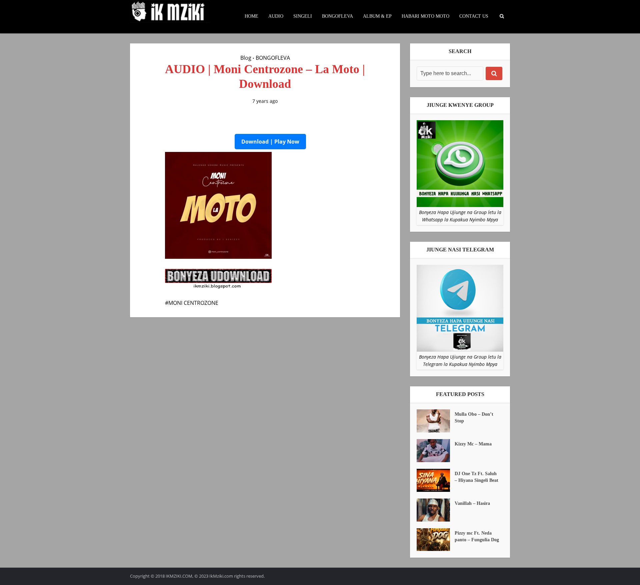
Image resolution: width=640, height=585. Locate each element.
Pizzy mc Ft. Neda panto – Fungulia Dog (477, 536)
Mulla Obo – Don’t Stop (474, 417)
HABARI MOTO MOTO (425, 16)
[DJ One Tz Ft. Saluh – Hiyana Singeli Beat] (436, 480)
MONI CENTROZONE (193, 303)
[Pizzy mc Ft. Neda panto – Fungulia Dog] (436, 539)
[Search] (494, 73)
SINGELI (302, 16)
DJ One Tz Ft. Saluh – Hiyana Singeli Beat (476, 477)
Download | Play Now (270, 141)
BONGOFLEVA (337, 16)
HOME (251, 16)
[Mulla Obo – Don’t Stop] (436, 420)
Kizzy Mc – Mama (473, 443)
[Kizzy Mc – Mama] (436, 450)
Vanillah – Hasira (472, 503)
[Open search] (501, 16)
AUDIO (275, 16)
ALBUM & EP (377, 16)
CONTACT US (473, 16)
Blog (245, 57)
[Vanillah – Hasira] (436, 510)
